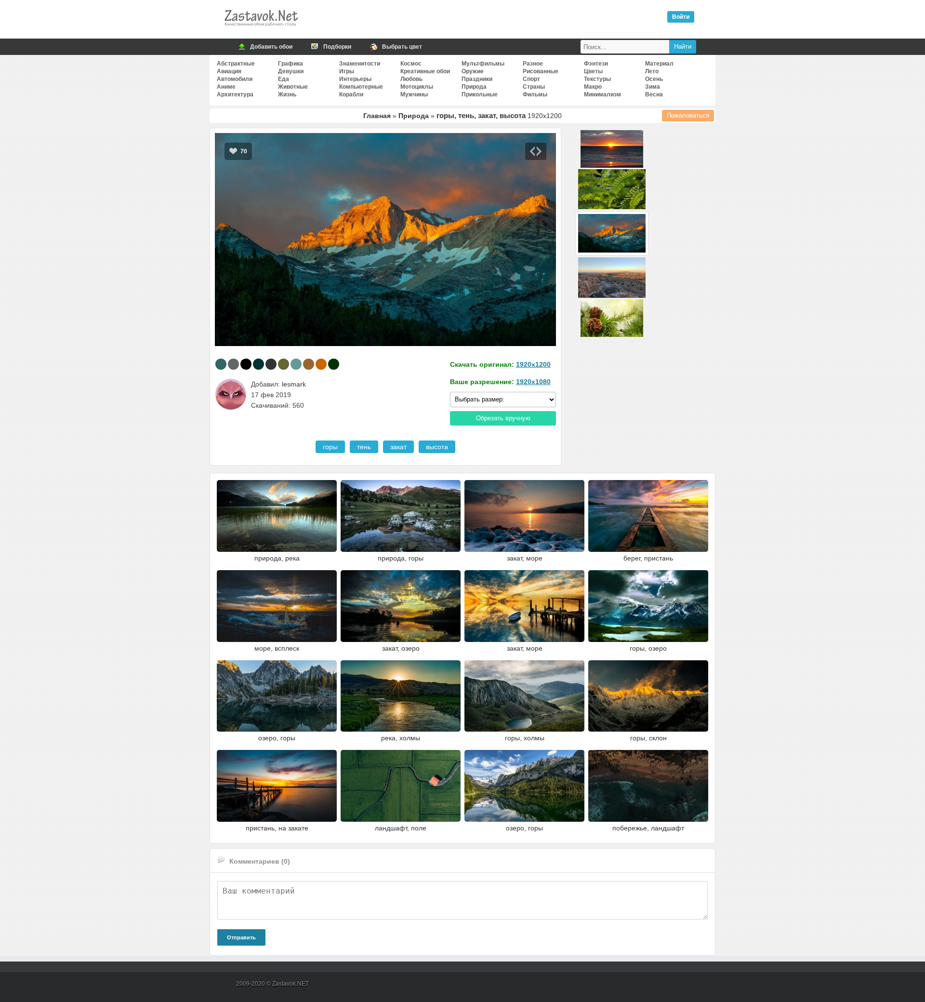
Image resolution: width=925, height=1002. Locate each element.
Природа (474, 86)
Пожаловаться (688, 115)
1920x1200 (533, 364)
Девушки (291, 71)
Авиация (229, 71)
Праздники (477, 79)
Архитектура (235, 94)
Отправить (241, 937)
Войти (680, 16)
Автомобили (234, 79)
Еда (283, 79)
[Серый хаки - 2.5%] (283, 364)
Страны (534, 86)
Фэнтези (596, 63)
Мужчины (414, 94)
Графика (290, 63)
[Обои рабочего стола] (261, 29)
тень (364, 447)
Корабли (351, 94)
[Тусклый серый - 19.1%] (233, 364)
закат (398, 447)
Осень (654, 79)
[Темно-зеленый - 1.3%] (333, 364)
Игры (346, 71)
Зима (652, 86)
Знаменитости (359, 63)
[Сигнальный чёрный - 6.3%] (271, 364)
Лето (652, 71)
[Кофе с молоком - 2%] (308, 364)
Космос (411, 63)
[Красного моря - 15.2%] (258, 364)
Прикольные (480, 94)
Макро (593, 86)
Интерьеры (355, 79)
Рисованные (540, 71)
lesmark (294, 384)
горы (330, 447)
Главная (377, 116)
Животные (293, 86)
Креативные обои (425, 71)
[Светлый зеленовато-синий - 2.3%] (296, 364)
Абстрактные (236, 63)
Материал (659, 63)
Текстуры (597, 79)
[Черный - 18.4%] (245, 364)
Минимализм (602, 94)
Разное (533, 63)
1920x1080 (533, 382)
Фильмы (535, 94)
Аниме (226, 86)
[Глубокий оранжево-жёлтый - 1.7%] (321, 364)
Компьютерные (361, 86)
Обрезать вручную (503, 418)
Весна (654, 94)
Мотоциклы (416, 86)
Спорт (531, 79)
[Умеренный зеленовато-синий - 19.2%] (220, 364)
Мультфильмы (483, 63)
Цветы (593, 71)
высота (437, 447)
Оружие (473, 71)
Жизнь (287, 94)
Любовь (411, 79)
